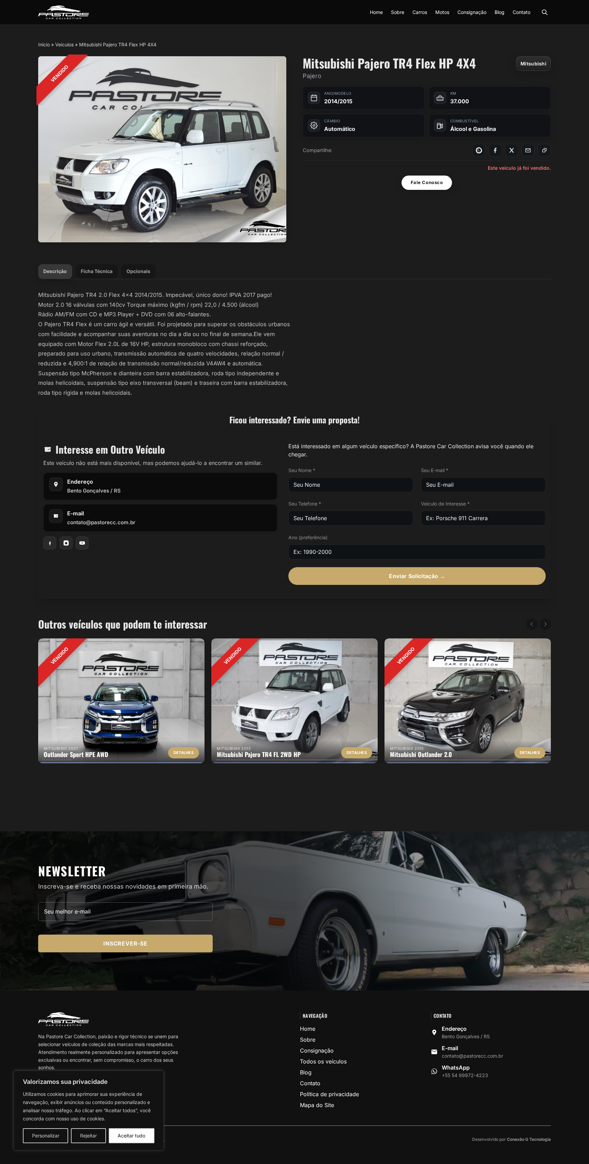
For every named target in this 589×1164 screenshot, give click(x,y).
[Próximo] (545, 624)
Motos (442, 12)
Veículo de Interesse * (445, 504)
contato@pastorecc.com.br (101, 522)
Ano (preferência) (308, 537)
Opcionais (138, 271)
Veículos (64, 44)
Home (376, 12)
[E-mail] (528, 150)
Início (44, 44)
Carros (419, 12)
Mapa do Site (317, 1105)
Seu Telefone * (304, 504)
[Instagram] (66, 542)
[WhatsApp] (478, 150)
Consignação (471, 12)
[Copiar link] (544, 150)
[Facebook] (495, 150)
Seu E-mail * (434, 470)
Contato (521, 12)
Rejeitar (88, 1135)
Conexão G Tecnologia (529, 1139)
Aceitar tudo (131, 1135)
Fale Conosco (427, 182)
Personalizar (45, 1135)
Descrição (55, 271)
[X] (511, 150)
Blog (499, 12)
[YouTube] (82, 542)
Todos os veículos (323, 1061)
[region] (89, 1110)
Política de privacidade (329, 1094)
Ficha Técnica (96, 271)
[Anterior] (531, 624)
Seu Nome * (301, 470)
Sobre (397, 12)
